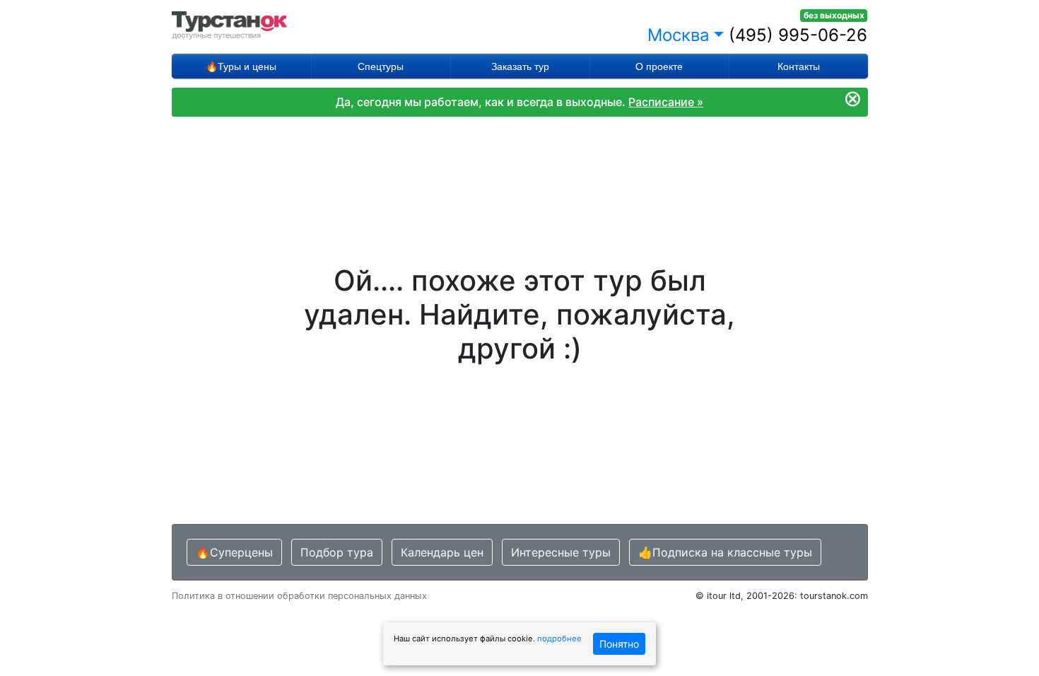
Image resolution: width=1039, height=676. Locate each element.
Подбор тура (336, 552)
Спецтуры (381, 66)
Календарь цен (442, 552)
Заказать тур (520, 66)
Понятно (619, 644)
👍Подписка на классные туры (725, 552)
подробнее (559, 638)
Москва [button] (678, 35)
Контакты (798, 66)
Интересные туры (561, 552)
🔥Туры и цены (241, 66)
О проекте (659, 66)
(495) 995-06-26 (798, 35)
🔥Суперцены (234, 552)
